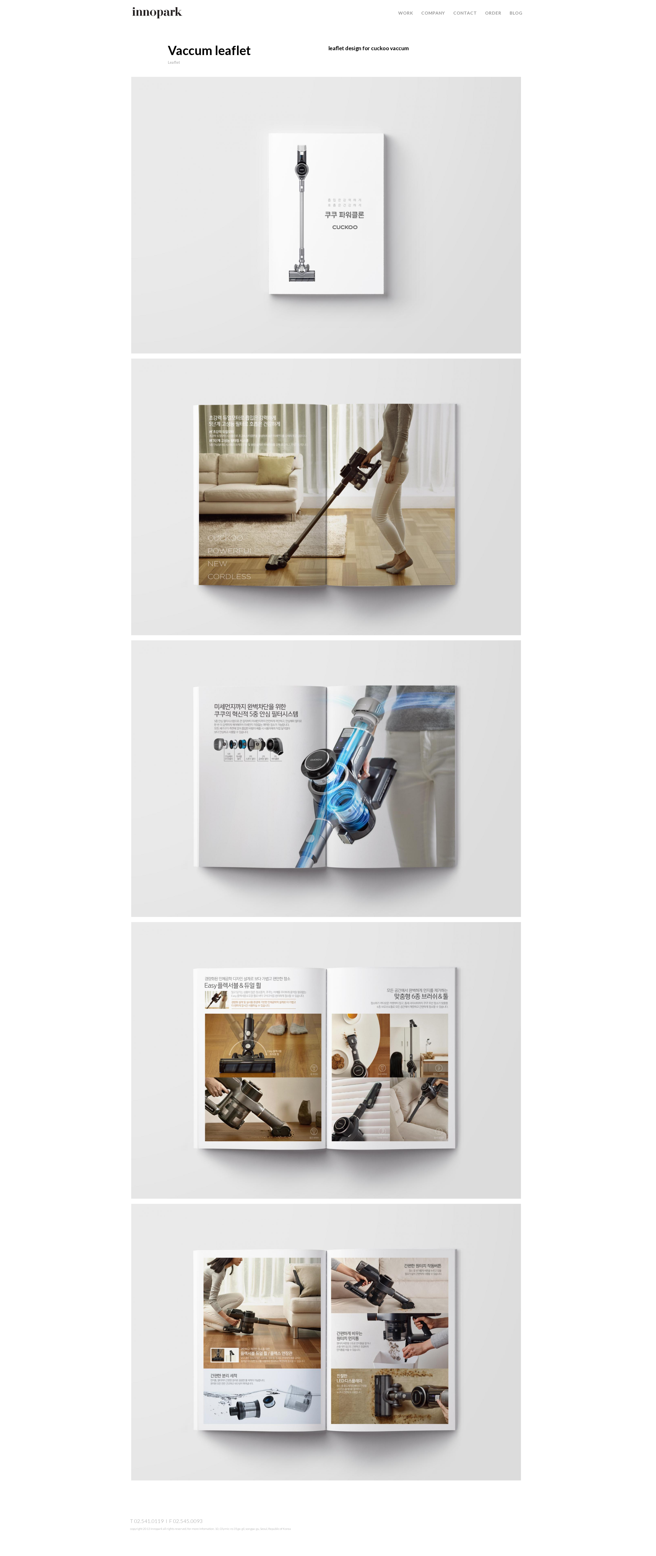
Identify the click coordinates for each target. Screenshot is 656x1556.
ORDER (493, 13)
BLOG (516, 13)
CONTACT (465, 13)
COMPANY (433, 13)
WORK (405, 13)
